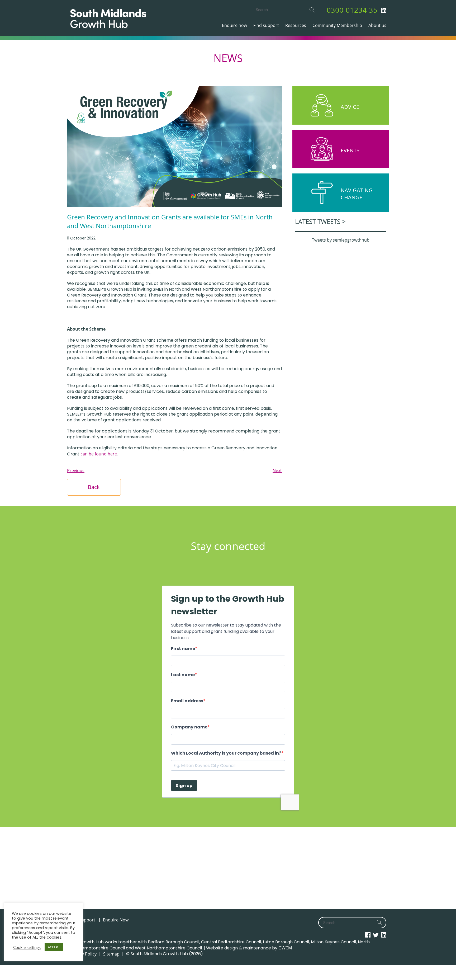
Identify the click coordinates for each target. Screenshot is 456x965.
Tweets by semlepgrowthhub (340, 240)
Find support (266, 25)
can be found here (98, 454)
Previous (75, 470)
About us (377, 25)
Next (277, 470)
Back (94, 487)
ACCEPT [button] (54, 947)
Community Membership (337, 25)
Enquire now (234, 25)
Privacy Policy (83, 954)
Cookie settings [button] (27, 947)
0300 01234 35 (352, 10)
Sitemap (111, 954)
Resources (295, 25)
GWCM (285, 948)
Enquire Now (116, 920)
